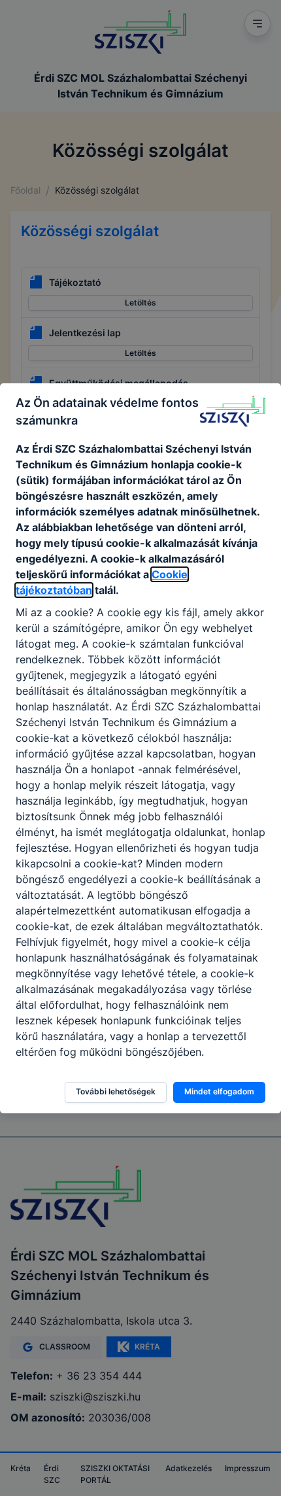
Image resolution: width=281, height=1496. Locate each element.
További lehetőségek (116, 1091)
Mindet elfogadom (219, 1091)
